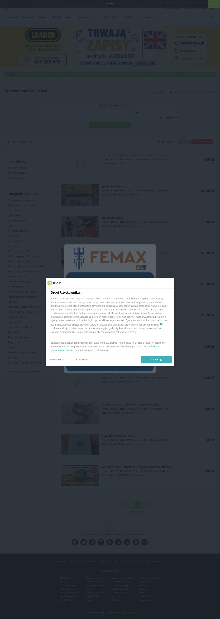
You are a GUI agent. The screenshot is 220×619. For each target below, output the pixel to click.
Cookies (70, 350)
